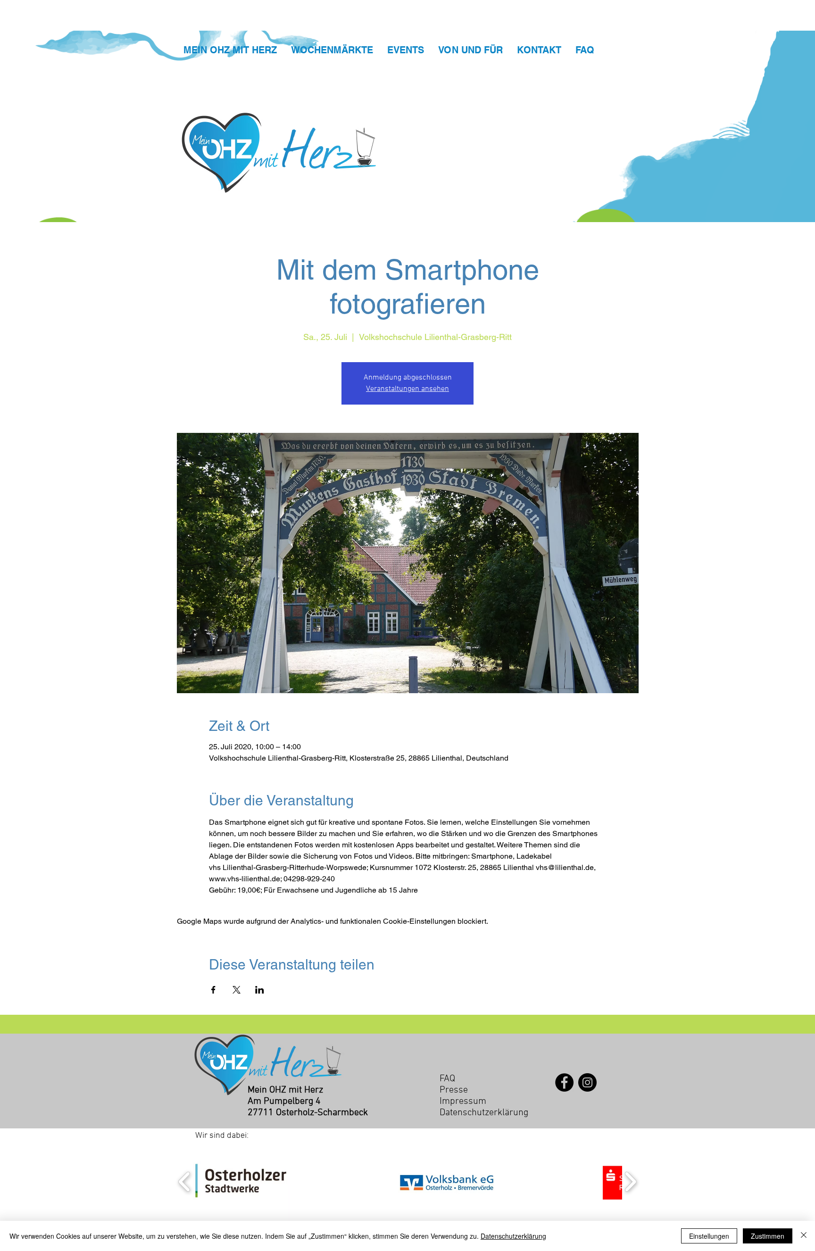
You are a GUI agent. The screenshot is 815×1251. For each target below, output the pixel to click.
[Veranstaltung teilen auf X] (236, 990)
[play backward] (184, 1181)
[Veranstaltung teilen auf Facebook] (213, 990)
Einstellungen (709, 1236)
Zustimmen (767, 1236)
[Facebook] (564, 1082)
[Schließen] (803, 1235)
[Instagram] (587, 1082)
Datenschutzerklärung (513, 1236)
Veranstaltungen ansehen (407, 389)
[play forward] (630, 1181)
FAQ (447, 1079)
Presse (454, 1090)
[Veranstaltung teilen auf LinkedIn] (259, 990)
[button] (241, 1182)
